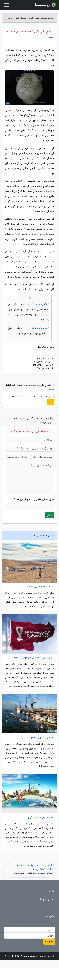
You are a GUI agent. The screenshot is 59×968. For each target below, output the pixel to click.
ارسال (49, 515)
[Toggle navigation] (6, 5)
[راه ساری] (45, 5)
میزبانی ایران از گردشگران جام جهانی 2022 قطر (33, 657)
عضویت (49, 941)
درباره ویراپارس (42, 899)
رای (50, 402)
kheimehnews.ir (40, 328)
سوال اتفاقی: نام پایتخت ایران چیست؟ (34, 499)
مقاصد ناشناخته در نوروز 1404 (41, 586)
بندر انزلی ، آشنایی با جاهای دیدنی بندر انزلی (34, 737)
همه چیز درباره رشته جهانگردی (41, 817)
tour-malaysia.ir (40, 304)
